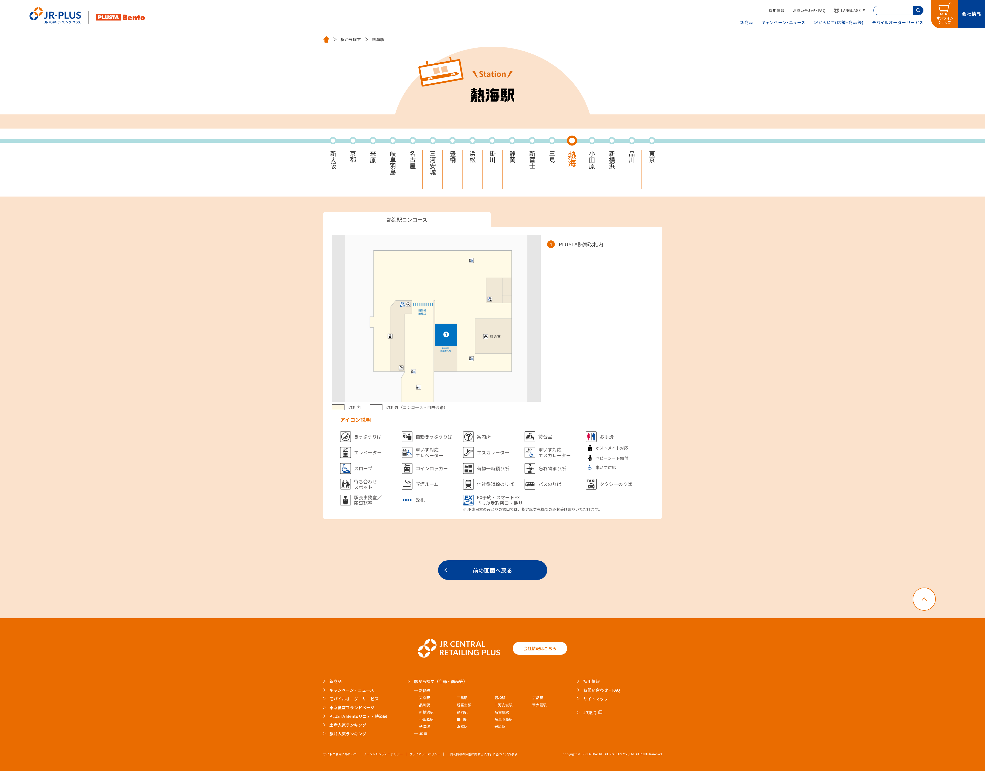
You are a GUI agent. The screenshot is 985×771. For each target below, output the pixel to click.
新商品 (747, 22)
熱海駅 (424, 726)
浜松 (472, 156)
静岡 (512, 156)
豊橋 (452, 156)
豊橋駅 (500, 697)
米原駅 (500, 726)
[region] (597, 317)
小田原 (592, 159)
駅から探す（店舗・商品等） (440, 681)
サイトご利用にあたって (340, 754)
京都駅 (537, 697)
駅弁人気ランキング (347, 733)
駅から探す (839, 22)
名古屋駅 (502, 712)
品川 (632, 156)
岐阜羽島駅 (504, 719)
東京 (652, 156)
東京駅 (424, 697)
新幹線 (424, 690)
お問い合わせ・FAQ (809, 10)
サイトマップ (595, 699)
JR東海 (589, 712)
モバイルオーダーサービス (354, 699)
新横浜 (612, 159)
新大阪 (333, 159)
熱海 (572, 158)
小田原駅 (426, 719)
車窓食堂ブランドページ (352, 707)
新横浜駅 (426, 712)
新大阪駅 (539, 704)
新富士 (532, 159)
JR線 (423, 733)
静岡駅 (462, 712)
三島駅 (462, 697)
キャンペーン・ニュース (783, 22)
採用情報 (777, 10)
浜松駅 (462, 726)
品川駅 (424, 704)
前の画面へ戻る (492, 570)
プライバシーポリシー (424, 754)
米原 (373, 156)
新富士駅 (464, 704)
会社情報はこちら (540, 648)
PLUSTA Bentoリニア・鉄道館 (358, 716)
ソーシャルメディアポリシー (383, 754)
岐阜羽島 (393, 162)
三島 (552, 156)
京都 (353, 156)
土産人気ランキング (347, 725)
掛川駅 (462, 719)
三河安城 (433, 162)
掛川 (492, 156)
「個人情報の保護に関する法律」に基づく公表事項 (482, 754)
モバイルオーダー (897, 22)
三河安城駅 (504, 704)
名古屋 (413, 159)
